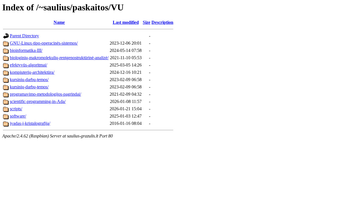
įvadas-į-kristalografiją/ (30, 123)
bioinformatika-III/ (26, 50)
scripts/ (16, 108)
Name (59, 22)
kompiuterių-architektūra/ (32, 72)
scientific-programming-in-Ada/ (38, 101)
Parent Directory (24, 35)
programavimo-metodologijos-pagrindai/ (45, 94)
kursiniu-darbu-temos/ (29, 79)
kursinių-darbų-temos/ (29, 86)
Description (162, 22)
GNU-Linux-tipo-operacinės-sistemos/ (44, 43)
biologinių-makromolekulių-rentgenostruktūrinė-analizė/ (59, 57)
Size (146, 22)
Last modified (126, 22)
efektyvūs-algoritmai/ (28, 65)
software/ (18, 116)
